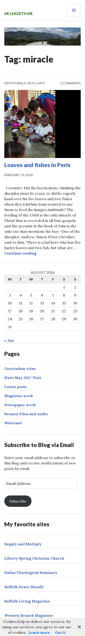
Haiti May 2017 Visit (22, 377)
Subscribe (18, 501)
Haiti (41, 83)
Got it (60, 632)
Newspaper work (20, 405)
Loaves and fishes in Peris (37, 164)
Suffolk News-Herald (23, 587)
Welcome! (13, 423)
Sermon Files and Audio (26, 414)
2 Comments (71, 83)
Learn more (39, 632)
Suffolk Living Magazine (27, 601)
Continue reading (20, 253)
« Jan (9, 340)
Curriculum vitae (20, 368)
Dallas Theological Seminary (30, 572)
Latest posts (15, 386)
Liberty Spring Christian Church (34, 558)
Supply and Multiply (23, 544)
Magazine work (18, 395)
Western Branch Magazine (28, 615)
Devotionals (15, 83)
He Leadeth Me (18, 13)
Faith (31, 83)
